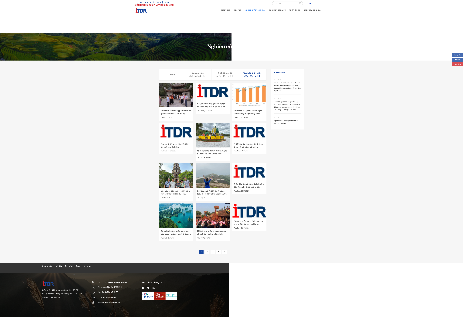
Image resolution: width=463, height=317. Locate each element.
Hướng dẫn (457, 55)
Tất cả (172, 75)
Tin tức (237, 10)
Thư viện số (294, 10)
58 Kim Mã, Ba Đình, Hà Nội (115, 282)
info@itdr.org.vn (109, 297)
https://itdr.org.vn (112, 302)
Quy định (458, 64)
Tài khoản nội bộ (312, 10)
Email (78, 266)
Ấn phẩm (88, 266)
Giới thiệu (226, 10)
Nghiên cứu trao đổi (255, 10)
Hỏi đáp (457, 59)
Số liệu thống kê (277, 10)
